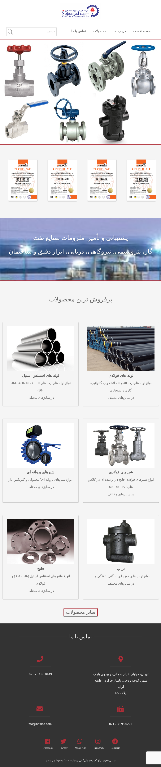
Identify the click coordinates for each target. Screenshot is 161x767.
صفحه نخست (142, 31)
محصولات (99, 31)
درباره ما (120, 31)
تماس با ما (78, 31)
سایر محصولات (80, 612)
